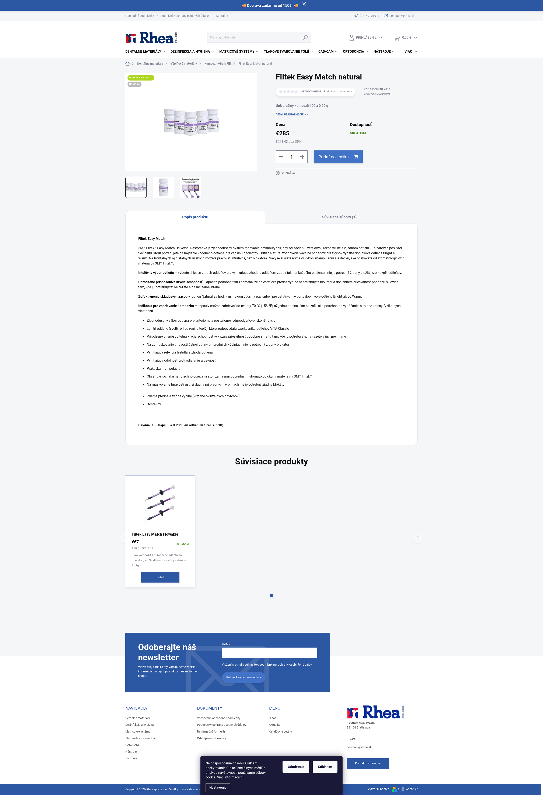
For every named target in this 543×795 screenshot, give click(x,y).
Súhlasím (325, 767)
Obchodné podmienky (139, 15)
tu (242, 777)
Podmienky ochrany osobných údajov (185, 15)
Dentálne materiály (137, 718)
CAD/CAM (132, 745)
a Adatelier (408, 789)
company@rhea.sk (359, 747)
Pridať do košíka (333, 156)
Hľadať (305, 37)
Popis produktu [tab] (195, 217)
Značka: (377, 93)
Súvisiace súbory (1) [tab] (339, 217)
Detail (160, 577)
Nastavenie (218, 787)
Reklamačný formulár (211, 731)
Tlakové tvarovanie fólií (140, 738)
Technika (131, 758)
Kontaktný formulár (368, 763)
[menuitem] (145, 51)
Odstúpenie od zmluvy (211, 738)
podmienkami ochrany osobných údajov (285, 664)
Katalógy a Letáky (280, 731)
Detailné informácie (290, 114)
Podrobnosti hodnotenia (338, 91)
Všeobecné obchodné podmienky (218, 718)
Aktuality (274, 724)
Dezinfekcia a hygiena (139, 724)
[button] (271, 595)
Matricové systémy (137, 731)
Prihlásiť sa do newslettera (243, 677)
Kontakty (222, 15)
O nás (272, 718)
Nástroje (131, 751)
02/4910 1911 (356, 739)
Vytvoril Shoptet (378, 789)
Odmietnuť (296, 767)
